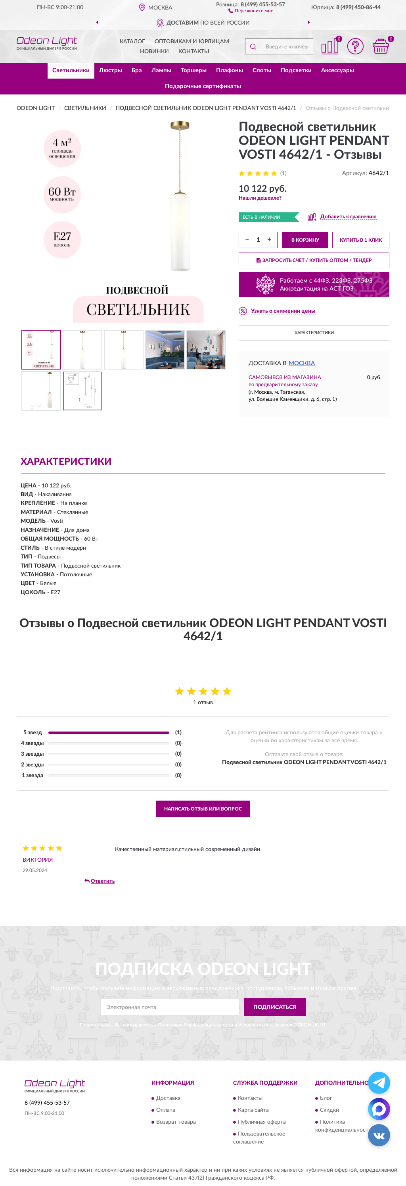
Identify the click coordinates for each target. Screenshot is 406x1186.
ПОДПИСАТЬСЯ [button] (275, 1007)
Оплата (165, 1110)
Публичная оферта (262, 1122)
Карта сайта (253, 1110)
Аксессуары (337, 70)
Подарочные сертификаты (203, 86)
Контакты (193, 51)
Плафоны (229, 70)
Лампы (161, 70)
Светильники (71, 70)
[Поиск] (253, 46)
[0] (380, 46)
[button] (250, 10)
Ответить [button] (103, 881)
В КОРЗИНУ (305, 240)
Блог (326, 1098)
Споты (262, 70)
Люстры (110, 70)
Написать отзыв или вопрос (203, 809)
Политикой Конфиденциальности (195, 1024)
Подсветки (296, 70)
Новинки (154, 51)
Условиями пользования (265, 1024)
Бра (137, 70)
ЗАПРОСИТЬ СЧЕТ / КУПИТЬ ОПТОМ (317, 260)
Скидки (329, 1110)
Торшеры (194, 70)
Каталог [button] (132, 41)
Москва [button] (302, 363)
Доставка (168, 1098)
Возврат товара (176, 1122)
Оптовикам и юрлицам (192, 41)
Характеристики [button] (314, 333)
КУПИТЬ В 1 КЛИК (361, 240)
